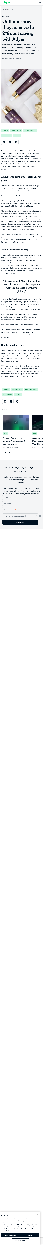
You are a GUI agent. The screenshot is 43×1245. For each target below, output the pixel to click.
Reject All (30, 1235)
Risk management (8, 314)
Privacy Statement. (7, 1231)
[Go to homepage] (6, 2)
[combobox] (20, 515)
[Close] (38, 1214)
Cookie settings (20, 1240)
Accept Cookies (10, 1235)
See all (7, 453)
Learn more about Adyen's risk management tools (19, 325)
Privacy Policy (25, 491)
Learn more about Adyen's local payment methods (19, 196)
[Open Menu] (40, 3)
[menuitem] (3, 142)
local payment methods (13, 191)
